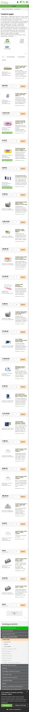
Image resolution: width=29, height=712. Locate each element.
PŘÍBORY (4, 683)
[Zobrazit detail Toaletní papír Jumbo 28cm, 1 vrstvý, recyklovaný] (8, 561)
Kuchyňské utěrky (6, 653)
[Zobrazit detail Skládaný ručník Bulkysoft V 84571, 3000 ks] (8, 232)
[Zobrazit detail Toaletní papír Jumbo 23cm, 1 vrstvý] (8, 588)
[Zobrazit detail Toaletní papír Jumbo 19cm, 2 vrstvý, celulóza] (8, 479)
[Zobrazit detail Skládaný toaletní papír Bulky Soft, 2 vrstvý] (8, 369)
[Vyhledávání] (24, 2)
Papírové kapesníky (7, 658)
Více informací (4, 702)
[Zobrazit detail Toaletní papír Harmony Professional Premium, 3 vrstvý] (8, 287)
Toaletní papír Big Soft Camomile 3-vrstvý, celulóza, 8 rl (20, 149)
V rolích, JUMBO (7, 49)
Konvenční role (7, 43)
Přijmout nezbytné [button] (20, 705)
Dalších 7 (14, 613)
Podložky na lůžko (6, 660)
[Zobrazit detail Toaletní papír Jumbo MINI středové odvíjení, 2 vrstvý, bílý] (8, 204)
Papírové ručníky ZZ (7, 651)
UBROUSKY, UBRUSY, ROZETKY (9, 665)
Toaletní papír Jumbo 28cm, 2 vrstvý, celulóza (21, 532)
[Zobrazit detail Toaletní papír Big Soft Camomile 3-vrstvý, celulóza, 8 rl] (8, 151)
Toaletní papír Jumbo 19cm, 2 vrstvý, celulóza (21, 477)
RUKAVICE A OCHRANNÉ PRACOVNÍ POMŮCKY (12, 686)
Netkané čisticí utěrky (7, 655)
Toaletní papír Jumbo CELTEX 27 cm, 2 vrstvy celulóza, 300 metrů (21, 258)
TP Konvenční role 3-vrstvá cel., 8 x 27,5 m (21, 176)
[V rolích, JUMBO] (7, 47)
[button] (14, 709)
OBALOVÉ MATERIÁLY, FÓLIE (8, 634)
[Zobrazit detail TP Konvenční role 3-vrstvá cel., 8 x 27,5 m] (8, 178)
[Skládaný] (22, 40)
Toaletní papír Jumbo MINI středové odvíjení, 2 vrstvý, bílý (21, 203)
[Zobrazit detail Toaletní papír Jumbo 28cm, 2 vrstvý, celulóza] (8, 534)
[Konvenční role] (7, 40)
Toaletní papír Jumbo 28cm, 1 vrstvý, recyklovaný (21, 560)
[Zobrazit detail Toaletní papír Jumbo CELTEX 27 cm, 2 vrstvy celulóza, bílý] (8, 259)
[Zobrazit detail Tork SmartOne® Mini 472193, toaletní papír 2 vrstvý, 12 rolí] (8, 396)
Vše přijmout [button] (6, 705)
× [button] (27, 691)
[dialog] (14, 701)
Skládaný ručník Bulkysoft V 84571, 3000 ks (20, 230)
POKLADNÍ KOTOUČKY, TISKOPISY (10, 677)
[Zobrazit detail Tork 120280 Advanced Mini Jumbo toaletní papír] (8, 342)
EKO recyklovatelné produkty (9, 628)
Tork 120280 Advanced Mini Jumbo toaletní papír (21, 340)
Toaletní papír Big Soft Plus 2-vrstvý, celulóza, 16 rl (20, 122)
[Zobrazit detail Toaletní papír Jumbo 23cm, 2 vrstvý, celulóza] (8, 451)
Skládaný (22, 42)
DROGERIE (4, 668)
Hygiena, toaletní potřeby (7, 9)
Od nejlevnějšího (10, 57)
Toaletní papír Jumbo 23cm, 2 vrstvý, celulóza (21, 450)
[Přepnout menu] (26, 2)
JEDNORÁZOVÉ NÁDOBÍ (7, 631)
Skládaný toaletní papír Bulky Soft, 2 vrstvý (20, 368)
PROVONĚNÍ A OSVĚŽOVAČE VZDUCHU (11, 671)
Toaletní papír (17, 9)
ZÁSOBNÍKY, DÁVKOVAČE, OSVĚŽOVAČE (11, 662)
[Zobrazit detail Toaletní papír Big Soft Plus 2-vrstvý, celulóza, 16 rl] (8, 123)
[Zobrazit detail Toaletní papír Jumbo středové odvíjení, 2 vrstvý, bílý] (8, 314)
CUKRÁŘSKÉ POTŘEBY (7, 680)
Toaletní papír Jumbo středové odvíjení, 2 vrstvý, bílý (21, 313)
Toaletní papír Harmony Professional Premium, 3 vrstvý (20, 285)
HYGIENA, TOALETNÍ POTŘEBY (9, 637)
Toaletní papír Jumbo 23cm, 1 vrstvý (21, 586)
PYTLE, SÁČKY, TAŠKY (7, 674)
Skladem (4, 60)
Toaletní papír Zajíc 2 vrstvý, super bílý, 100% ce (21, 67)
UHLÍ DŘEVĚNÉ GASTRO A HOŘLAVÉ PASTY (11, 689)
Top (3, 57)
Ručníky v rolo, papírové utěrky (9, 648)
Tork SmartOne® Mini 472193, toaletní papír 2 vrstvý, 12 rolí (21, 395)
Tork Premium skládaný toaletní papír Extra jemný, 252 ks (20, 422)
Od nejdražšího (21, 57)
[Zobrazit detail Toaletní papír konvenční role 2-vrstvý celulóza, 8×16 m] (8, 68)
